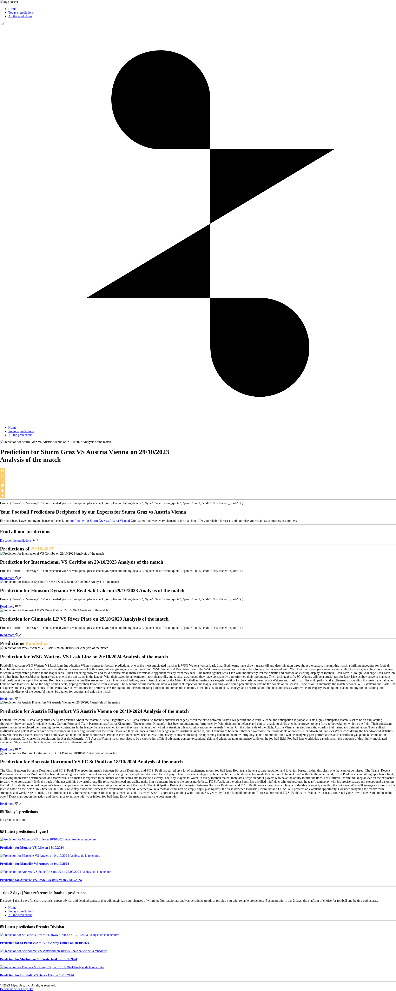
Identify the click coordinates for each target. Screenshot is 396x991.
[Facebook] (198, 470)
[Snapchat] (198, 490)
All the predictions (20, 16)
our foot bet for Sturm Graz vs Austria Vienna (99, 520)
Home (12, 9)
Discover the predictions (16, 540)
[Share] (198, 495)
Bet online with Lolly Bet (16, 989)
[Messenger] (198, 485)
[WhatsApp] (198, 480)
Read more (7, 578)
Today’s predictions (21, 12)
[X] (198, 475)
